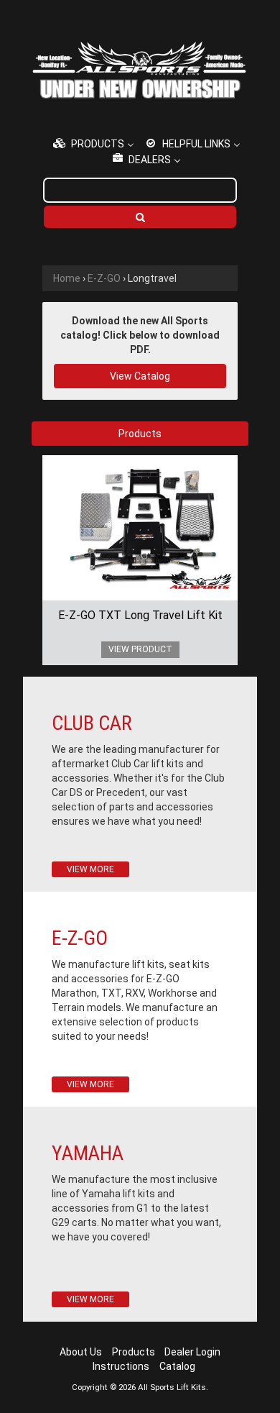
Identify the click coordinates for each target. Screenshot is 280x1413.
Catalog (177, 1366)
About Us (81, 1352)
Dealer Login (192, 1352)
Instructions (121, 1366)
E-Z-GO (104, 278)
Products (133, 1352)
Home (66, 278)
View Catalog (140, 376)
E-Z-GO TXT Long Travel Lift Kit (140, 615)
